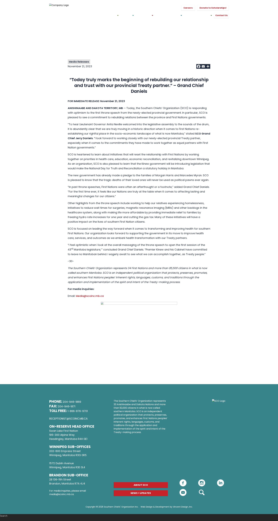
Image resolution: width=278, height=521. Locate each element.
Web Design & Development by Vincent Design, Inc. (167, 506)
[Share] (208, 66)
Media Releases (79, 61)
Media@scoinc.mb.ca (90, 296)
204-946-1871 (66, 406)
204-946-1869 (72, 402)
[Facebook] (198, 66)
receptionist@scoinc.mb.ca (68, 418)
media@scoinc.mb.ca (61, 494)
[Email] (203, 66)
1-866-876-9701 (78, 411)
